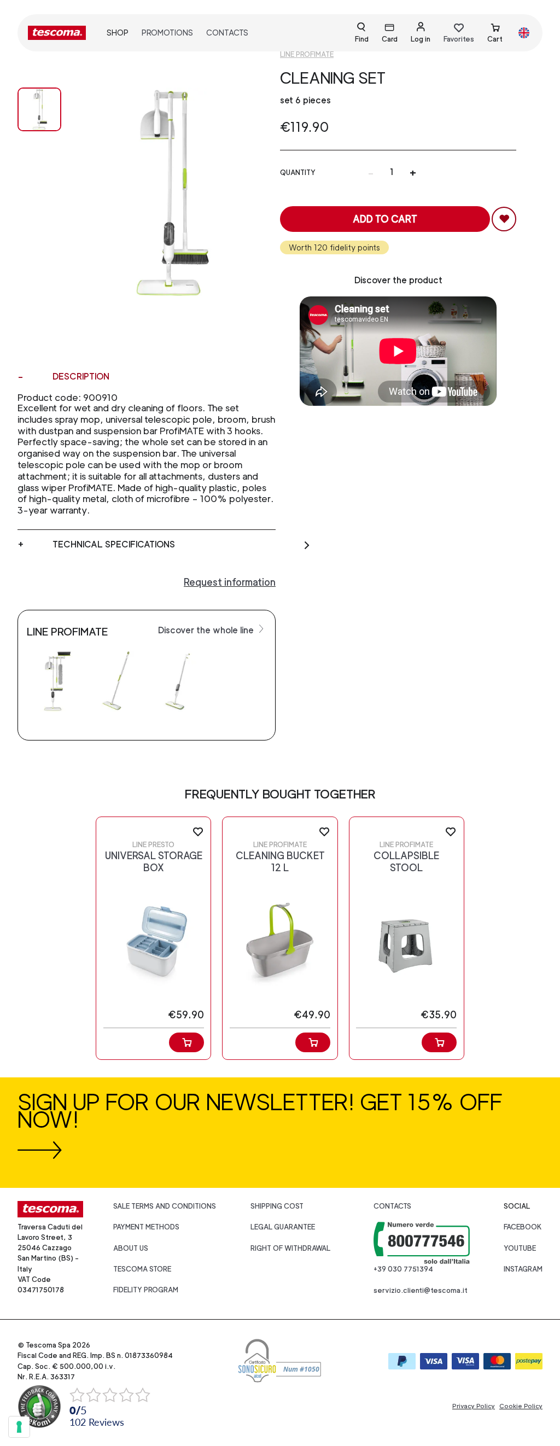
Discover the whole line (207, 630)
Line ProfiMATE (307, 54)
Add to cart (385, 219)
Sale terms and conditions (164, 1206)
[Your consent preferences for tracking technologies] (19, 1426)
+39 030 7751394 (403, 1269)
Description (80, 376)
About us (130, 1248)
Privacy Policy (473, 1406)
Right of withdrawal (290, 1248)
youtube (520, 1248)
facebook (523, 1227)
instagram (523, 1269)
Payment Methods (146, 1227)
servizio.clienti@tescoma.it (421, 1290)
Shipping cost (277, 1206)
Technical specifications (113, 544)
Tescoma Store (142, 1269)
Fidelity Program (145, 1290)
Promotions (167, 32)
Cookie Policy (520, 1406)
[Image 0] (39, 109)
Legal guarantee (282, 1227)
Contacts (227, 32)
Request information (230, 582)
